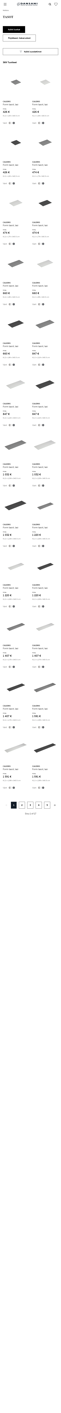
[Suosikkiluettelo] (56, 4)
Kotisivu (6, 10)
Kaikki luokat (14, 29)
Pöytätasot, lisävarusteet (19, 38)
